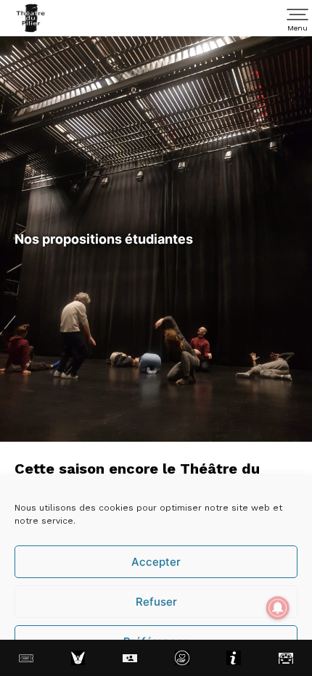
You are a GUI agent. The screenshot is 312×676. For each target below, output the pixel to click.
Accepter (156, 562)
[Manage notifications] (278, 607)
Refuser (156, 602)
